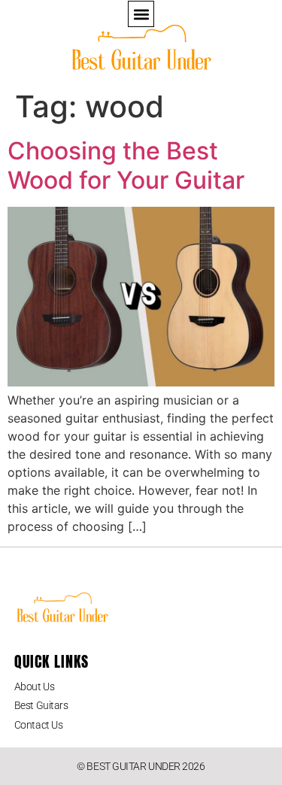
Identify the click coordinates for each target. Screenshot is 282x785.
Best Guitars (41, 705)
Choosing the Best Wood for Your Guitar (126, 165)
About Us (34, 686)
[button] (141, 14)
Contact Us (38, 725)
